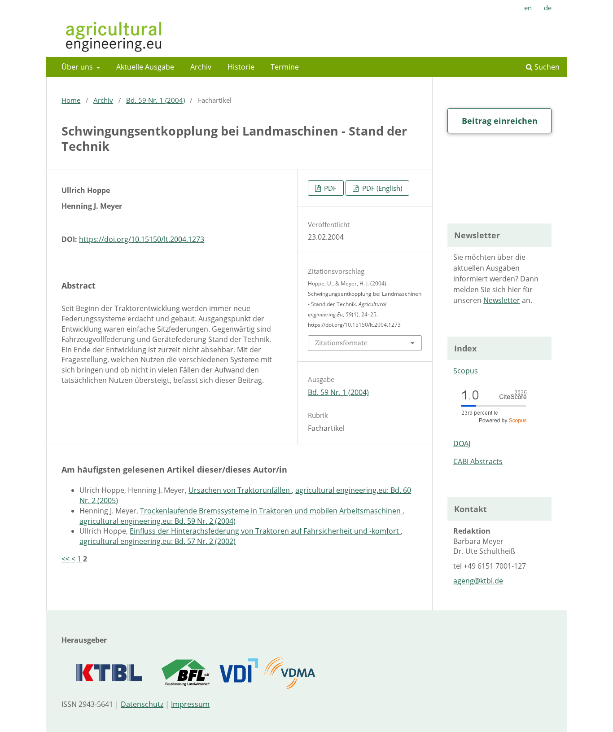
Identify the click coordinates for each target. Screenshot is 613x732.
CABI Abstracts (478, 461)
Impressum (190, 704)
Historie (241, 67)
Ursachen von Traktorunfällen (240, 490)
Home (70, 100)
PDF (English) (381, 188)
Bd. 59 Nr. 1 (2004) (155, 100)
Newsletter (501, 300)
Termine (285, 67)
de (548, 7)
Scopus (465, 371)
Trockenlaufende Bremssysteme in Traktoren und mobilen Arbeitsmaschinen (271, 511)
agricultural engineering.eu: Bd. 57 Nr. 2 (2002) (157, 541)
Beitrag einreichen (500, 120)
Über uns (78, 67)
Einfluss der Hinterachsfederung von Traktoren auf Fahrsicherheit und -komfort (265, 531)
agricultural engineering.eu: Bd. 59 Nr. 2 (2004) (157, 521)
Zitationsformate (341, 342)
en (528, 7)
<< (65, 559)
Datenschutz (142, 704)
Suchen (546, 67)
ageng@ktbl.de (478, 581)
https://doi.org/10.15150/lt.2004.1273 (141, 239)
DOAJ (461, 443)
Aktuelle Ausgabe (145, 67)
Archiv (200, 67)
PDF (329, 188)
